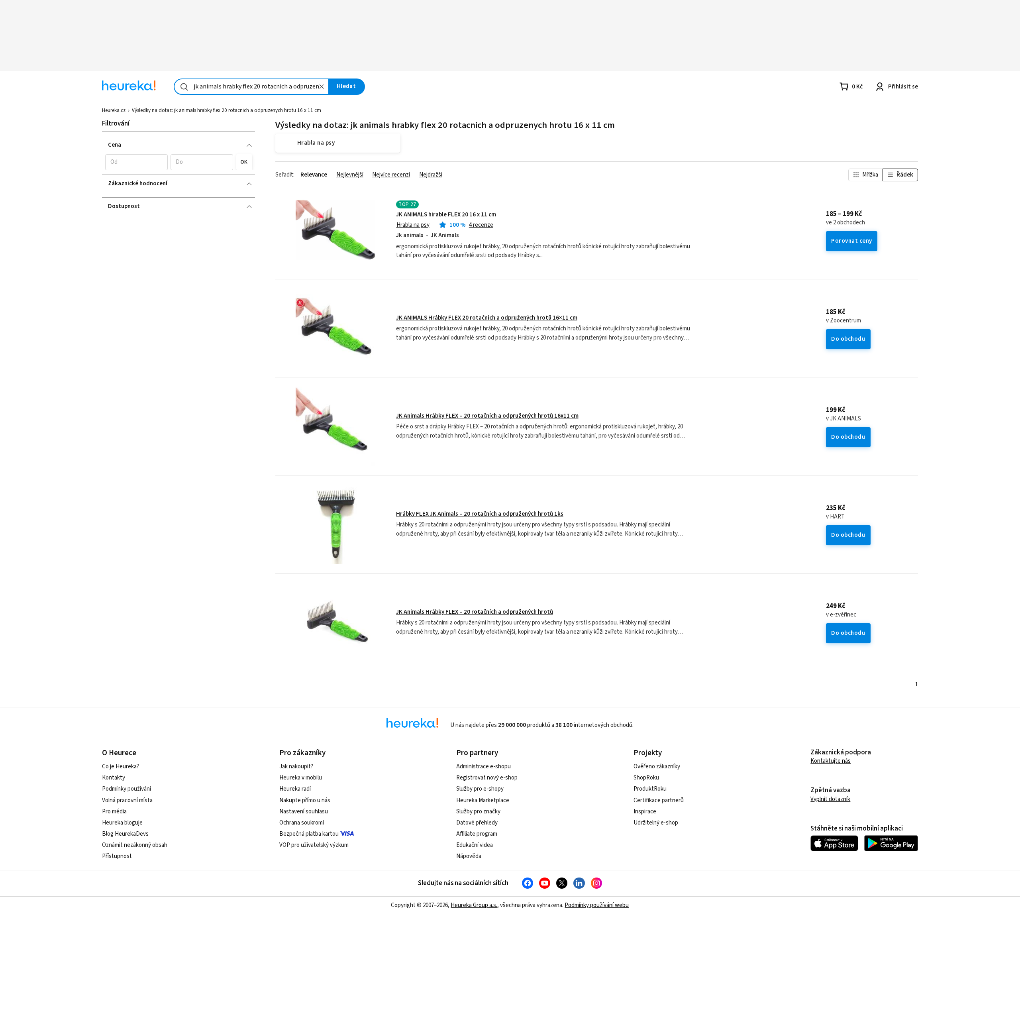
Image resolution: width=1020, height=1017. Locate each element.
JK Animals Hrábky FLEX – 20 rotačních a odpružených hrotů (474, 612)
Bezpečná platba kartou (309, 834)
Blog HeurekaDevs (125, 834)
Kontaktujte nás (830, 761)
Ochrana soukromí (301, 823)
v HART (835, 517)
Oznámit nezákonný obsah (134, 845)
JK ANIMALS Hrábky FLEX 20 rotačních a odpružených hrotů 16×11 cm (486, 318)
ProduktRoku (650, 789)
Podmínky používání (126, 789)
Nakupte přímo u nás (304, 800)
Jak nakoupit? (296, 766)
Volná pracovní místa (127, 800)
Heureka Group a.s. (474, 905)
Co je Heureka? (120, 766)
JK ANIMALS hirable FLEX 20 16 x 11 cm (446, 214)
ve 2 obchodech (845, 223)
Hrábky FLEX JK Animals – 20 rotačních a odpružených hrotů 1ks (479, 514)
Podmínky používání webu (597, 905)
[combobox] (251, 87)
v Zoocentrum (843, 321)
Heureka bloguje (122, 823)
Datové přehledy (477, 823)
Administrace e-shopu (483, 766)
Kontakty (113, 778)
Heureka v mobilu (300, 778)
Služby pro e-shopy (480, 789)
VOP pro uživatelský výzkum (314, 845)
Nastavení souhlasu (303, 811)
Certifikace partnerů (659, 800)
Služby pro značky (478, 811)
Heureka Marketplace (482, 800)
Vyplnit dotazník (830, 799)
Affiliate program (476, 834)
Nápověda (468, 856)
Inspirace (645, 811)
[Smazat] (321, 87)
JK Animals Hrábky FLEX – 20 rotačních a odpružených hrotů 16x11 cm (487, 416)
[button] (136, 162)
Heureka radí (295, 789)
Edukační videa (474, 845)
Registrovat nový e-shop (487, 778)
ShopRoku (646, 778)
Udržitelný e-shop (656, 823)
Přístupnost (117, 856)
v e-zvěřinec (841, 615)
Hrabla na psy (413, 225)
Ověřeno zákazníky (657, 766)
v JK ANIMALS (843, 419)
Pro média (114, 811)
